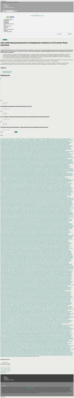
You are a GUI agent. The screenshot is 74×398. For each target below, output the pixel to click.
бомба (23, 162)
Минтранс (26, 242)
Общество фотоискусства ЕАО (62, 262)
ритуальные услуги (4, 300)
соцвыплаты (22, 314)
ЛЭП (46, 233)
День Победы (37, 195)
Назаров (12, 250)
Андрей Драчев (64, 149)
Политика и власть (8, 19)
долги (58, 200)
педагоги (11, 274)
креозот (49, 226)
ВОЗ (30, 173)
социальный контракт (44, 315)
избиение (29, 213)
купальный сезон (68, 227)
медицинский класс (19, 237)
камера (47, 218)
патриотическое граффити (38, 273)
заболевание (55, 207)
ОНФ (68, 265)
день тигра (56, 196)
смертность (64, 311)
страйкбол (65, 318)
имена (68, 213)
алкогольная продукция (54, 147)
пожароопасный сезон (49, 281)
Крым (68, 226)
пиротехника (20, 277)
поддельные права (26, 280)
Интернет (22, 215)
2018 (28, 139)
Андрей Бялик (52, 149)
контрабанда (44, 223)
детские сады (49, 198)
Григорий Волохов (26, 188)
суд (43, 320)
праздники (43, 285)
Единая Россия (45, 204)
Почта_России (6, 285)
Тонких (54, 325)
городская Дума (22, 185)
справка (53, 317)
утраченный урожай (68, 334)
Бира (72, 157)
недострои (63, 253)
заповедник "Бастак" (54, 210)
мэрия (9, 249)
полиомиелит (32, 282)
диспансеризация (38, 199)
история (38, 216)
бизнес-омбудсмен (62, 157)
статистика (20, 318)
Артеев (46, 152)
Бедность (63, 154)
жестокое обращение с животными (27, 206)
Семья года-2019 (32, 307)
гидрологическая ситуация (30, 183)
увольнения (26, 329)
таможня (51, 321)
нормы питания (52, 259)
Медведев (58, 236)
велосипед (52, 167)
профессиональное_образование (7, 294)
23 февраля (31, 139)
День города (41, 192)
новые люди (54, 258)
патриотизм (29, 273)
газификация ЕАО (64, 181)
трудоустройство (4, 328)
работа (68, 295)
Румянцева (51, 303)
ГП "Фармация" (62, 187)
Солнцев (54, 313)
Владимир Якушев (61, 170)
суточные (11, 321)
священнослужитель (31, 306)
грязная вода (47, 188)
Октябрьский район (65, 264)
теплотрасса (36, 323)
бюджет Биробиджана (46, 164)
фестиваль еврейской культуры (52, 338)
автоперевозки (8, 144)
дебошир (17, 191)
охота (46, 269)
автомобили (67, 143)
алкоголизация (42, 147)
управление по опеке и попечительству (8, 334)
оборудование (68, 260)
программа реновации (61, 290)
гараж (16, 182)
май (60, 233)
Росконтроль (15, 302)
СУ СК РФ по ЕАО (18, 320)
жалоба (33, 205)
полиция (57, 282)
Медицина (6, 22)
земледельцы (67, 211)
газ (59, 181)
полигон (21, 282)
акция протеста (38, 145)
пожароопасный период (40, 281)
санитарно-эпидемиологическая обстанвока (26, 305)
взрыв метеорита (19, 169)
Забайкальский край (45, 207)
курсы (23, 228)
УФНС (14, 335)
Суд (45, 320)
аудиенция (33, 153)
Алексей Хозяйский (18, 147)
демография (6, 192)
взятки (27, 169)
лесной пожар (52, 230)
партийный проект (49, 272)
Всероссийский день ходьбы (49, 176)
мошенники (7, 246)
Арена (8, 152)
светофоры (20, 306)
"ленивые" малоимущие (46, 138)
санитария (15, 305)
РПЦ (19, 303)
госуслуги (53, 187)
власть (66, 170)
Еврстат (38, 204)
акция (33, 145)
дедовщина (21, 191)
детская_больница (21, 198)
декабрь (43, 191)
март (67, 235)
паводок (18, 271)
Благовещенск (25, 160)
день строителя (43, 196)
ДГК (11, 191)
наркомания (52, 251)
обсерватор (49, 261)
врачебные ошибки (27, 175)
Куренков (20, 228)
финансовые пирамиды (33, 341)
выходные (30, 181)
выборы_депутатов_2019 (14, 179)
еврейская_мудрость (13, 204)
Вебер (69, 166)
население (45, 252)
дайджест (24, 189)
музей (25, 246)
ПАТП (25, 273)
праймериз (47, 285)
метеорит (37, 238)
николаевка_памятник (31, 257)
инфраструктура (47, 215)
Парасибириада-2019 (23, 272)
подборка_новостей (4, 280)
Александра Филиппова (63, 146)
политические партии (51, 282)
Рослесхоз (20, 302)
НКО (66, 257)
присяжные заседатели (61, 289)
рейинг (58, 298)
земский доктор (13, 212)
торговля (60, 325)
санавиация (6, 305)
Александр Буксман (45, 145)
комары (53, 221)
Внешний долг (7, 172)
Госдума (21, 187)
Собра (68, 312)
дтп (43, 203)
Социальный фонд (53, 315)
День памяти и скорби (22, 195)
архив (68, 152)
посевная (48, 283)
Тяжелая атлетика (62, 328)
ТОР (57, 325)
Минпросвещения (16, 242)
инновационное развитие (62, 214)
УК (26, 330)
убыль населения (9, 329)
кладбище (64, 220)
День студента (50, 196)
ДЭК (52, 203)
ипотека (53, 215)
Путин (50, 295)
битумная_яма (5, 160)
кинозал (25, 220)
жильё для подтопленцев (27, 207)
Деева (25, 191)
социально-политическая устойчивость (51, 314)
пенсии (24, 274)
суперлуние (2, 321)
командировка (41, 221)
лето (5, 231)
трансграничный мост (39, 326)
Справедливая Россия (46, 317)
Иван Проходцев (7, 213)
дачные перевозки (45, 190)
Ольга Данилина (18, 265)
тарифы (62, 321)
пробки (22, 290)
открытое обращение (24, 268)
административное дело (63, 144)
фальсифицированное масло (22, 336)
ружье (40, 303)
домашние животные (47, 202)
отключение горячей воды (13, 268)
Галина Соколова (8, 182)
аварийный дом (3, 142)
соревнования (3, 314)
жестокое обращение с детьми (13, 206)
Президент (34, 287)
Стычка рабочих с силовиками (50, 319)
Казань (20, 218)
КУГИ (25, 227)
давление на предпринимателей (15, 189)
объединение (3, 264)
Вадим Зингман (52, 165)
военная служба (10, 173)
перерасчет (57, 275)
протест (33, 292)
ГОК (39, 184)
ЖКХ (5, 24)
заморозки (36, 210)
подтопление (62, 280)
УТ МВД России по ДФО (55, 334)
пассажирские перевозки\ (16, 273)
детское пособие (7, 199)
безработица (54, 156)
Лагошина (57, 228)
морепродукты (39, 245)
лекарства (56, 229)
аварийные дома (65, 141)
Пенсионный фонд (13, 275)
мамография (20, 235)
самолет (63, 304)
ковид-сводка (20, 221)
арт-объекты (41, 152)
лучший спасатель (12, 233)
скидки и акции (47, 310)
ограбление (30, 264)
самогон (45, 304)
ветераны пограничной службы (25, 168)
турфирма (42, 328)
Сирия (39, 308)
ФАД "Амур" (7, 336)
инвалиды (2, 214)
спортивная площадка (31, 317)
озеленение (52, 264)
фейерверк (2, 338)
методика (41, 238)
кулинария (39, 227)
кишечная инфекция (49, 220)
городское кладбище (37, 185)
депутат (37, 197)
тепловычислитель (60, 322)
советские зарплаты (36, 313)
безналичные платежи (14, 156)
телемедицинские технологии (22, 322)
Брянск (61, 162)
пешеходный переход (62, 276)
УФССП (29, 335)
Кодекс (24, 221)
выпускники (11, 180)
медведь (62, 236)
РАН (1, 297)
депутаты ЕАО (46, 197)
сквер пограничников (32, 310)
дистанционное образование (54, 199)
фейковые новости (14, 338)
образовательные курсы (14, 261)
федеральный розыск (64, 337)
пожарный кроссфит (30, 281)
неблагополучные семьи (49, 253)
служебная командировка (48, 311)
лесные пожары (58, 230)
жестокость (37, 206)
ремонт (19, 299)
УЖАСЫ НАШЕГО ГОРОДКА (18, 330)
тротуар (45, 327)
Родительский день (25, 300)
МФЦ (71, 248)
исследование (33, 216)
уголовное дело (32, 329)
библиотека (42, 157)
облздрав (30, 260)
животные (57, 206)
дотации (29, 203)
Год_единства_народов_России (28, 184)
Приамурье (32, 288)
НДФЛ (42, 253)
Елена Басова (3, 205)
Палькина (36, 271)
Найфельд (21, 250)
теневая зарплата (33, 322)
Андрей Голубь (58, 149)
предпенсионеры (11, 287)
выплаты (69, 179)
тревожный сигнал (36, 327)
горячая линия (64, 185)
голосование (55, 184)
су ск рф (13, 320)
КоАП (15, 221)
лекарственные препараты (63, 229)
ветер (9, 168)
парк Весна (32, 272)
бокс (1, 162)
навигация (49, 249)
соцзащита (27, 314)
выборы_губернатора (4, 179)
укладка (53, 330)
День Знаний (9, 193)
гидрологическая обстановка (19, 183)
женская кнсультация (64, 205)
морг (35, 245)
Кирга (41, 220)
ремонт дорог (24, 299)
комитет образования (64, 221)
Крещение (53, 226)
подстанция (56, 280)
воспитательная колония (50, 174)
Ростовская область (10, 303)
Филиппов (62, 340)
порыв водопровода (24, 283)
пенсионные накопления (66, 274)
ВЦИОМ (16, 177)
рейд (56, 298)
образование (6, 261)
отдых (66, 267)
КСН (10, 227)
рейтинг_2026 (67, 298)
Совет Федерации (21, 313)
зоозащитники (59, 212)
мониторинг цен (30, 245)
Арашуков (2, 152)
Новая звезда (3, 258)
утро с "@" (2, 335)
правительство (17, 285)
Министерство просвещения (23, 241)
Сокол (45, 313)
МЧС (1, 249)
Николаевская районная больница (43, 257)
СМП (41, 312)
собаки (52, 312)
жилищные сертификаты (65, 206)
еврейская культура (4, 204)
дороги (62, 202)
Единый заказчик (59, 204)
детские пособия (42, 198)
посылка (44, 284)
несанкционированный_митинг (24, 256)
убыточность (15, 329)
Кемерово (21, 220)
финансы (50, 341)
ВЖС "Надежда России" (65, 168)
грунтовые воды (40, 188)
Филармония (57, 340)
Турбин (23, 328)
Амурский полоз (15, 149)
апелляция (54, 151)
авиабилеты (48, 142)
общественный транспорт (28, 262)
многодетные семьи (58, 243)
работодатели (3, 296)
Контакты (6, 6)
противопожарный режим (64, 292)
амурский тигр (21, 149)
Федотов (71, 337)
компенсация (54, 222)
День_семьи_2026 (28, 197)
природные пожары (13, 289)
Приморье (2, 289)
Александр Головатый (63, 145)
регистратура (6, 298)
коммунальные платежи (20, 222)
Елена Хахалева (15, 205)
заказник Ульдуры (31, 208)
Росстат (60, 302)
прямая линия (48, 294)
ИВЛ (12, 213)
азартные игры (15, 145)
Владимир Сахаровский (52, 170)
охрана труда (50, 269)
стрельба (8, 319)
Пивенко (69, 276)
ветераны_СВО (35, 168)
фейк (6, 338)
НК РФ (63, 257)
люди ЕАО (49, 233)
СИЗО (33, 308)
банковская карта (16, 154)
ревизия (38, 297)
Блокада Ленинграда (48, 161)
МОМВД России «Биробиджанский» (13, 245)
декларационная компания (50, 191)
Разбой (36, 296)
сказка (20, 310)
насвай (41, 252)
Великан (2, 167)
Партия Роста (56, 272)
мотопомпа (68, 245)
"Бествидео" (11, 138)
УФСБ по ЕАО (21, 335)
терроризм (50, 323)
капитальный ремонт (4, 219)
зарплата (6, 211)
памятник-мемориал (58, 271)
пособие (22, 284)
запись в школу (46, 210)
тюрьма (56, 328)
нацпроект (33, 253)
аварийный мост (19, 142)
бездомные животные (5, 156)
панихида (68, 271)
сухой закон (16, 321)
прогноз (37, 290)
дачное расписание (37, 190)
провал (29, 290)
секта (37, 306)
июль (46, 216)
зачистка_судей (27, 211)
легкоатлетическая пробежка (10, 229)
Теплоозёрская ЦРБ (10, 323)
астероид (8, 153)
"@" (1, 138)
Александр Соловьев (44, 146)
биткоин (66, 159)
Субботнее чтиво (8, 31)
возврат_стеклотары (35, 173)
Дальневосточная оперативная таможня (35, 189)
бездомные (68, 154)
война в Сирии (57, 173)
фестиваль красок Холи (63, 338)
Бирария (6, 158)
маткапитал (41, 236)
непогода (65, 254)
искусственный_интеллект (14, 216)
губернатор (54, 188)
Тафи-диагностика (4, 322)
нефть (6, 257)
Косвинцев (41, 225)
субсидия (40, 320)
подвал (10, 280)
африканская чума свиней (46, 153)
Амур (69, 147)
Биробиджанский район (54, 159)
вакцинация (61, 165)
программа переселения (51, 290)
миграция (2, 239)
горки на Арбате (15, 185)
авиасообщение (68, 142)
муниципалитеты (54, 246)
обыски (16, 264)
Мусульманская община (65, 248)
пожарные (24, 281)
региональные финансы (45, 297)
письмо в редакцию (27, 277)
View (1, 100)
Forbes (16, 141)
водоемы (31, 172)
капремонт (11, 219)
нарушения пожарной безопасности (32, 252)
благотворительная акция (66, 160)
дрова (40, 203)
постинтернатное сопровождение (35, 284)
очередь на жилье (61, 269)
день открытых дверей (66, 193)
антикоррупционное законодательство (50, 150)
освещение (22, 267)
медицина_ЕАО (3, 237)
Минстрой (22, 242)
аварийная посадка (50, 141)
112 (26, 139)
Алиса (37, 147)
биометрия (68, 157)
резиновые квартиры (50, 298)
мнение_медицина (24, 243)
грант (5, 188)
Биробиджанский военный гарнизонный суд (19, 159)
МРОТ (18, 246)
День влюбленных (27, 192)
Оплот (33, 266)
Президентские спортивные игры (59, 287)
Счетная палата (27, 321)
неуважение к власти (62, 256)
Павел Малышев (9, 271)
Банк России (3, 154)
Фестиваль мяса (11, 340)
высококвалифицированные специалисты (34, 180)
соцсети (63, 315)
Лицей (27, 231)
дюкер (54, 203)
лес (46, 230)
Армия (32, 152)
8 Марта (51, 139)
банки (7, 154)
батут (60, 154)
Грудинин (35, 188)
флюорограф (63, 341)
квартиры (2, 220)
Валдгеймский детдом (5, 166)
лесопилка (64, 230)
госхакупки (57, 187)
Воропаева (42, 174)
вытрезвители (20, 181)
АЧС (52, 153)
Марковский (63, 235)
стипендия (42, 318)
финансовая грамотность (13, 341)
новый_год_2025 (37, 259)
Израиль (65, 213)
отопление (70, 268)
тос (4, 326)
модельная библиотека (31, 244)
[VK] (11, 17)
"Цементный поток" (9, 139)
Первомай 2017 (37, 275)
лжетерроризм (14, 231)
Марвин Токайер (36, 235)
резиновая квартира (41, 298)
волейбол (70, 173)
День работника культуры (63, 195)
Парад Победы (15, 272)
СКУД (18, 311)
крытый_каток (6, 227)
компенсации (37, 222)
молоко (63, 244)
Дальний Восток (20, 190)
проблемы (26, 290)
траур (30, 327)
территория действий (43, 323)
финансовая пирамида (23, 341)
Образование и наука (9, 23)
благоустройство (40, 161)
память (64, 271)
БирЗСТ (9, 158)
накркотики (30, 250)
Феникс (29, 338)
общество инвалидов (51, 262)
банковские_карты (24, 154)
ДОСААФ (25, 203)
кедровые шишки (15, 220)
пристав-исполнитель (44, 289)
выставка (60, 180)
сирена (36, 308)
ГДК (26, 182)
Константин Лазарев (21, 223)
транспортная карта (16, 327)
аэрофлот (60, 153)
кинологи (29, 220)
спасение (2, 317)
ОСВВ (18, 267)
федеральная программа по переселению (15, 337)
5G (40, 139)
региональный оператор (56, 297)
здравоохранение (60, 211)
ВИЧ (12, 170)
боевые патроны (56, 161)
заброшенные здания (62, 207)
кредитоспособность (39, 226)
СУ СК (57, 319)
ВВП (67, 166)
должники (27, 202)
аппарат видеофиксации (62, 151)
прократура (49, 291)
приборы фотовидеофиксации (41, 288)
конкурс (12, 223)
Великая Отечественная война (32, 167)
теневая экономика (41, 322)
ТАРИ (59, 321)
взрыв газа (2, 169)
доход (32, 203)
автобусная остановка (12, 143)
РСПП (21, 303)
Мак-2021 (33, 234)
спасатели (68, 315)
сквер (26, 310)
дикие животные (30, 199)
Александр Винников (54, 145)
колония (36, 221)
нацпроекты (38, 253)
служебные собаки (58, 311)
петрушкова (37, 276)
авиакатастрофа (54, 142)
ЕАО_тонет (60, 203)
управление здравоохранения (54, 333)
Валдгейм (66, 165)
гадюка (57, 181)
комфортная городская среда (63, 222)
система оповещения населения (64, 308)
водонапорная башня (62, 172)
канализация (66, 218)
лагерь (53, 228)
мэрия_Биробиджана (23, 249)
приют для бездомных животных (10, 290)
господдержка (33, 187)
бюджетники (53, 164)
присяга (54, 289)
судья (65, 320)
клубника (2, 221)
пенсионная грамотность (46, 274)
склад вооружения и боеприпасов (58, 310)
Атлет (30, 153)
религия (15, 299)
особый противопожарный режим (43, 267)
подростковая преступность (48, 280)
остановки (57, 267)
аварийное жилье (58, 141)
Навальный (44, 249)
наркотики (69, 251)
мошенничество (13, 246)
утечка (62, 334)
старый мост (15, 318)
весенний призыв (4, 168)
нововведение (26, 258)
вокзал (66, 173)
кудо (36, 227)
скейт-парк (39, 310)
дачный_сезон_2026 (53, 190)
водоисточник (36, 172)
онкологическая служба (51, 265)
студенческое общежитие (38, 319)
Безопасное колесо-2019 (24, 156)
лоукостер (69, 231)
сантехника (49, 305)
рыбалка (64, 303)
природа (7, 289)
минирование (66, 239)
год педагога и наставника (6, 184)
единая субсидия (52, 204)
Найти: (1, 131)
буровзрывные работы (23, 164)
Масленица (5, 236)
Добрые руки (30, 200)
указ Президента (48, 330)
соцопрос (59, 315)
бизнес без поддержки (53, 157)
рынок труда (6, 304)
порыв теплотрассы (33, 283)
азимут (20, 145)
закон (36, 208)
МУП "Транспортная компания (42, 248)
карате (19, 219)
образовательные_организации (26, 261)
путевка (47, 295)
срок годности (7, 318)
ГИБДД (61, 182)
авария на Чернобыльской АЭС (32, 142)
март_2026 (71, 235)
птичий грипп (21, 295)
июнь (49, 216)
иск (70, 215)
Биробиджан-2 (26, 158)
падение (22, 271)
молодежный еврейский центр (50, 244)
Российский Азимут (52, 302)
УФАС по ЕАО (10, 335)
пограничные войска (54, 279)
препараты (9, 288)
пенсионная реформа (56, 274)
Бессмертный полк (22, 157)
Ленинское (21, 230)
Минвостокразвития (7, 72)
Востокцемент (65, 174)
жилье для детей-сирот (17, 207)
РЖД (64, 299)
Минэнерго (47, 242)
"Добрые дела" (23, 138)
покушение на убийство (10, 282)
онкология (58, 265)
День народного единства (55, 193)
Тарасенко (55, 321)
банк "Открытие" (69, 153)
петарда (5, 276)
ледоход (52, 229)
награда (67, 249)
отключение (70, 267)
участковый (33, 335)
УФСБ (17, 335)
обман (63, 260)
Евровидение (30, 204)
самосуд (2, 305)
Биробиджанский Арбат (5, 159)
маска (1, 236)
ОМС (36, 265)
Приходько (68, 289)
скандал (23, 310)
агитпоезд (17, 144)
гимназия (38, 183)
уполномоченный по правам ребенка (64, 332)
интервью (18, 215)
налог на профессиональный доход (55, 250)
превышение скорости (55, 285)
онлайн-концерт (63, 265)
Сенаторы (53, 307)
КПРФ (71, 225)
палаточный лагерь (29, 271)
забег (50, 207)
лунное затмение (4, 233)
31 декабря (36, 139)
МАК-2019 (24, 234)
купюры (9, 228)
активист (30, 145)
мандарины (30, 235)
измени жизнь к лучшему (57, 213)
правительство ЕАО (24, 285)
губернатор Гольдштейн (62, 188)
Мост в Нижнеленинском (60, 245)
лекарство (2, 230)
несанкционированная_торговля (10, 256)
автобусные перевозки (40, 143)
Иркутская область (65, 215)
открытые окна (32, 268)
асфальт (17, 153)
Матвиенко (27, 236)
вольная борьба (32, 174)
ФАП (52, 336)
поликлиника (26, 282)
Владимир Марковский (25, 170)
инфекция (37, 215)
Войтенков (62, 173)
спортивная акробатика (21, 317)
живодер (42, 206)
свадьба (10, 306)
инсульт (14, 215)
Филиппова (66, 340)
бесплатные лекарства (5, 157)
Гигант (66, 182)
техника (55, 323)
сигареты (30, 308)
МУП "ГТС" (24, 248)
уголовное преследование (41, 329)
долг (56, 200)
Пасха (23, 273)
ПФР (53, 295)
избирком (44, 213)
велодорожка (42, 167)
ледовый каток (46, 229)
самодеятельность (51, 304)
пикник (4, 277)
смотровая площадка (35, 312)
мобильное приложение (21, 244)
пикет (1, 277)
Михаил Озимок (66, 242)
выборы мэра (39, 177)
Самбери (39, 304)
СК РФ (4, 310)
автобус (5, 143)
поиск (59, 281)
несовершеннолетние (35, 256)
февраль (69, 336)
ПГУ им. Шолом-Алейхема (57, 273)
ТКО (31, 325)
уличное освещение (65, 330)
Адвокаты (28, 144)
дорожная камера (68, 202)
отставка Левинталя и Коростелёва (19, 269)
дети (54, 197)
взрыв (71, 168)
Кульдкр (43, 227)
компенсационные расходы (46, 222)
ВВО (65, 166)
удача (11, 330)
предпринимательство (27, 287)
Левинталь (66, 228)
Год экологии (19, 184)
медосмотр (34, 237)
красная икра (11, 226)
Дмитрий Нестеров (9, 200)
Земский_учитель (20, 212)
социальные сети (35, 315)
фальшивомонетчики (41, 336)
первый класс (43, 275)
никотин (60, 257)
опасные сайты (13, 266)
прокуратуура (3, 292)
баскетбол (48, 154)
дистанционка (45, 199)
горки (10, 185)
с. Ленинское (14, 304)
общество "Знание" (42, 262)
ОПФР (71, 266)
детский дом (55, 198)
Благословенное (48, 160)
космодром (46, 225)
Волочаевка (9, 174)
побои (25, 279)
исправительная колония (25, 216)
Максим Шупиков (56, 234)
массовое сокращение (20, 236)
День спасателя (36, 196)
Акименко (26, 145)
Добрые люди (24, 200)
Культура (6, 27)
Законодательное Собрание (44, 208)
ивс (14, 213)
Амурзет (2, 149)
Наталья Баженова (59, 252)
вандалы (57, 166)
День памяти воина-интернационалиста (8, 195)
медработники (40, 237)
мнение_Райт (31, 243)
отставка (10, 269)
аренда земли (13, 152)
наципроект (28, 253)
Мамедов (10, 235)
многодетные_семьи (67, 243)
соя (65, 315)
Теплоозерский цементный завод (21, 323)
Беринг (64, 156)
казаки (17, 218)
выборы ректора (45, 177)
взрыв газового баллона (10, 169)
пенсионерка (33, 274)
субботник (31, 320)
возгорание (42, 173)
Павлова (14, 271)
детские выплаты (35, 198)
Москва (44, 245)
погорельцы (47, 279)
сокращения (49, 313)
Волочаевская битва (16, 174)
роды (30, 300)
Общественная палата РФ (17, 262)
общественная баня (64, 261)
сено (56, 307)
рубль (34, 303)
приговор (60, 288)
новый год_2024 (14, 259)
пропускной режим (23, 292)
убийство (68, 328)
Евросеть (35, 204)
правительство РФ (33, 285)
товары (38, 325)
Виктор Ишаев (53, 169)
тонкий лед (50, 325)
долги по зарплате (63, 200)
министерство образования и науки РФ (8, 241)
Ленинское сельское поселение (30, 230)
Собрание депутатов (4, 313)
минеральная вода (37, 239)
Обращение (35, 261)
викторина (71, 169)
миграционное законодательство (65, 238)
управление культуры (65, 333)
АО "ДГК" (45, 151)
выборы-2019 (35, 179)
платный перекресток (57, 277)
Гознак (36, 184)
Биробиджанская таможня (53, 158)
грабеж (67, 187)
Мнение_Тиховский (38, 243)
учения (37, 335)
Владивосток (18, 170)
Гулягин (5, 189)
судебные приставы (56, 320)
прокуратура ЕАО (67, 291)
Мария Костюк (43, 235)
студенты (30, 319)
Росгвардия (67, 300)
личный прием (37, 231)
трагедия (23, 326)
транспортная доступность (6, 327)
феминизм (25, 338)
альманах (66, 147)
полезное (18, 282)
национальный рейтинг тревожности (18, 253)
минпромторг (9, 242)
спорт (15, 317)
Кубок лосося (21, 227)
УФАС (6, 335)
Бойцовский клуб (69, 161)
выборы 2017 (24, 177)
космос (60, 225)
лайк (60, 228)
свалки (16, 306)
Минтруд (30, 242)
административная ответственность (50, 144)
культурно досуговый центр (59, 227)
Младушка (7, 243)
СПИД (12, 317)
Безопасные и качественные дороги (44, 156)
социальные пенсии (27, 315)
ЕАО (57, 203)
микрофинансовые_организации (11, 239)
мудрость (22, 246)
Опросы (6, 30)
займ (19, 208)
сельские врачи (50, 306)
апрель (68, 151)
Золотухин (45, 212)
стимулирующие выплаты (34, 318)
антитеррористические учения (36, 151)
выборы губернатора (31, 177)
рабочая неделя (9, 296)
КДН (10, 220)
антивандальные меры (37, 150)
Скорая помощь (13, 311)
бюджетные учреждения (20, 165)
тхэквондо (46, 328)
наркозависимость (37, 251)
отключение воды (4, 268)
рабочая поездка (17, 296)
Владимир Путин (43, 170)
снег (44, 312)
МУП (13, 248)
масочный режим (11, 236)
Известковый (49, 213)
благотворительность (19, 161)
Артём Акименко (51, 152)
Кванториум (69, 219)
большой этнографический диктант (14, 162)
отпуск (1, 269)
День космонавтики (26, 193)
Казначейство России (26, 218)
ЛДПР (62, 228)
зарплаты (10, 211)
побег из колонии (20, 279)
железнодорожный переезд (53, 205)
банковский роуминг (32, 154)
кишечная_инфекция (57, 220)
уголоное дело (66, 329)
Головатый (46, 184)
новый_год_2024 (30, 259)
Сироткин (43, 308)
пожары (56, 281)
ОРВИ (1, 267)
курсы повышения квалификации (31, 228)
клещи (70, 220)
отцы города (30, 269)
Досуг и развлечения (8, 29)
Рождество (40, 300)
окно (56, 264)
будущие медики (4, 164)
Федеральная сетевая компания (31, 337)
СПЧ (59, 317)
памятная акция (46, 271)
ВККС (14, 170)
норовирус (57, 259)
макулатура (62, 234)
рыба (61, 303)
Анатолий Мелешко (29, 149)
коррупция (34, 225)
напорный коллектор (28, 251)
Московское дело (49, 245)
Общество (6, 21)
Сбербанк (57, 305)
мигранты (46, 238)
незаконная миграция (17, 254)
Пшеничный (56, 295)
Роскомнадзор (9, 302)
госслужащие (39, 187)
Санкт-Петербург (39, 305)
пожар (6, 281)
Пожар (9, 281)
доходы (35, 203)
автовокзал (58, 143)
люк (53, 233)
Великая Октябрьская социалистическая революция (15, 167)
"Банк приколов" (5, 138)
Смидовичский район (26, 312)
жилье (10, 207)
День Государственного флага (50, 192)
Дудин (47, 203)
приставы (51, 289)
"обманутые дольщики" (56, 138)
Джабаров (13, 199)
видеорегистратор (39, 169)
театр (9, 322)
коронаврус (13, 225)
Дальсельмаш (27, 190)
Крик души (60, 226)
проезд (23, 291)
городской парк (45, 185)
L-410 (24, 141)
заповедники (61, 210)
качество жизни (35, 219)
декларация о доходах (66, 191)
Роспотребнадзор (26, 302)
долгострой (11, 202)
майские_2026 (8, 234)
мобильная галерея (4, 244)
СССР (11, 318)
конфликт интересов (56, 223)
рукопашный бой (45, 303)
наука (64, 252)
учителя (64, 335)
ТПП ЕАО (15, 326)
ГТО (51, 188)
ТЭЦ (50, 328)
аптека (71, 151)
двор (5, 191)
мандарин (25, 235)
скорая (8, 311)
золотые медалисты (52, 212)
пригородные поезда (66, 288)
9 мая (11, 141)
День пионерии (30, 195)
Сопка (72, 313)
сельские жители (57, 306)
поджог (31, 280)
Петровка (32, 276)
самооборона (68, 304)
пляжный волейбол (8, 279)
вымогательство (54, 179)
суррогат (7, 321)
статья (24, 318)
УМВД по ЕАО (12, 332)
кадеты (3, 218)
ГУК (3, 189)
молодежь (59, 244)
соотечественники (67, 313)
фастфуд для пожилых (62, 336)
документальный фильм (49, 200)
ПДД (64, 273)
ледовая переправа (22, 229)
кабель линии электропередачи (62, 216)
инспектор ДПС (9, 215)
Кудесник (33, 227)
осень (26, 267)
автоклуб (63, 143)
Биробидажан (14, 158)
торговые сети (65, 325)
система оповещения (52, 308)
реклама (2, 299)
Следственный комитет (28, 311)
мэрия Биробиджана (15, 249)
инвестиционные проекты (22, 214)
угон (1, 330)
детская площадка (13, 198)
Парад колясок (9, 272)
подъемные (2, 281)
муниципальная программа (63, 246)
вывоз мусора (41, 179)
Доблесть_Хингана (17, 200)
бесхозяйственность (30, 157)
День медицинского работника (43, 193)
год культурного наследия (66, 183)
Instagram (20, 141)
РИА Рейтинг (68, 299)
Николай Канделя (54, 257)
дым (50, 203)
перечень (62, 275)
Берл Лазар (69, 156)
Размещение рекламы (9, 7)
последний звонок (16, 284)
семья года (26, 307)
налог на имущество (43, 250)
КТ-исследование (14, 227)
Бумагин (9, 164)
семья (22, 307)
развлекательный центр (43, 296)
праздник (39, 285)
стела (27, 318)
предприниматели (18, 287)
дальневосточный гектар (11, 190)
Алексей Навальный (9, 147)
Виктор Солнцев (65, 169)
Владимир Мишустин (35, 170)
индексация (54, 214)
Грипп (31, 188)
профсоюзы (29, 294)
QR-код (27, 141)
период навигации (68, 275)
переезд (53, 275)
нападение (22, 251)
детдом (51, 197)
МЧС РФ (4, 249)
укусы (60, 330)
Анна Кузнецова (7, 150)
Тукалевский (19, 328)
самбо (42, 304)
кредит (24, 226)
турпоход (38, 328)
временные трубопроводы (48, 175)
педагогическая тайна (17, 274)
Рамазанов (69, 296)
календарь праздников (41, 218)
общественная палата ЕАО (6, 262)
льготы (43, 233)
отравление (5, 269)
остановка (53, 267)
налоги (64, 250)
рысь (10, 304)
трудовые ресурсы (67, 327)
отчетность (42, 269)
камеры (50, 218)
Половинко (61, 282)
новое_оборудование (47, 258)
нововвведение (19, 258)
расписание (8, 297)
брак (43, 162)
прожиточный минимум (30, 291)
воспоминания (59, 174)
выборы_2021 (58, 177)
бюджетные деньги (60, 164)
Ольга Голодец (11, 265)
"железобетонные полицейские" (34, 138)
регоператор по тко (23, 298)
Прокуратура (61, 291)
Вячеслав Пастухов (47, 181)
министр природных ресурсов (35, 241)
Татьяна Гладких (67, 321)
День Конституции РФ (17, 193)
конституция (38, 223)
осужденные (62, 267)
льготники (31, 233)
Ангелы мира (46, 149)
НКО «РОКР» (70, 257)
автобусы (54, 143)
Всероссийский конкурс (60, 176)
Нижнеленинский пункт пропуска (15, 257)
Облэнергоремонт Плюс (57, 260)
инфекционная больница (30, 215)
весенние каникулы (65, 167)
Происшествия (7, 26)
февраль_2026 (3, 337)
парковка (37, 272)
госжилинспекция (26, 187)
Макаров (37, 234)
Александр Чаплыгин (53, 146)
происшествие (44, 291)
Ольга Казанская (25, 265)
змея (33, 212)
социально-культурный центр (36, 314)
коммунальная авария (10, 222)
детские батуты (28, 198)
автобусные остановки (30, 143)
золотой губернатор (38, 212)
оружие (15, 267)
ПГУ (51, 273)
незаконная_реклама (41, 254)
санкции (45, 305)
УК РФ (42, 330)
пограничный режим (63, 279)
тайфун (47, 321)
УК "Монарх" (38, 330)
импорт (71, 213)
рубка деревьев (26, 303)
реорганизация (30, 299)
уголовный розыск (59, 329)
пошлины (12, 285)
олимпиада (5, 265)
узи (25, 330)
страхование (3, 319)
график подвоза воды (11, 188)
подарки (69, 279)
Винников (2, 170)
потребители (49, 284)
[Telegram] (7, 17)
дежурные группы (31, 191)
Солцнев (61, 313)
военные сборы (17, 173)
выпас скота (60, 179)
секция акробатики (43, 306)
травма (19, 326)
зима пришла (27, 212)
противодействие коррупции (41, 292)
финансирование (4, 341)
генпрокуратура (41, 182)
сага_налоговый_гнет (21, 304)
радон (32, 296)
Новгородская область (11, 258)
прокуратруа (55, 291)
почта (69, 284)
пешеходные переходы (52, 276)
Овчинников (20, 264)
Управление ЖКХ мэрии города (41, 333)
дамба (31, 190)
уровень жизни (40, 334)
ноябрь (66, 259)
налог (37, 250)
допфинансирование (56, 202)
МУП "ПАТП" (33, 248)
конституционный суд (30, 223)
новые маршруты (60, 258)
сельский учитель (65, 306)
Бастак (52, 154)
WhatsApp (31, 141)
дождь (42, 200)
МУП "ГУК (29, 248)
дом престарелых (39, 202)
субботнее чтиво (25, 320)
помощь (70, 282)
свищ (23, 306)
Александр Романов (36, 146)
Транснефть (66, 326)
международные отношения (66, 237)
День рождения (13, 196)
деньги (34, 197)
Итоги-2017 (42, 216)
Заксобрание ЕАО (15, 210)
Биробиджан (20, 158)
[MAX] (13, 17)
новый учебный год (22, 259)
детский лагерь (61, 198)
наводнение (54, 249)
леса (48, 230)
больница (4, 162)
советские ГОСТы (28, 313)
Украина (57, 330)
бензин (61, 156)
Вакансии (6, 5)
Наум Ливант (68, 252)
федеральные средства (54, 337)
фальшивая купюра (33, 336)
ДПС (38, 203)
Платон (63, 277)
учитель (41, 335)
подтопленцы (68, 280)
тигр (18, 325)
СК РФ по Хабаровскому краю (12, 310)
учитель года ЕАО (52, 335)
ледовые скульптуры (31, 229)
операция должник (22, 266)
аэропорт (55, 153)
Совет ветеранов (13, 313)
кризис (56, 226)
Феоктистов (33, 338)
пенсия (18, 275)
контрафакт (49, 223)
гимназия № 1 (43, 183)
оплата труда (29, 266)
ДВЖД (59, 190)
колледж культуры (30, 221)
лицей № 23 (31, 231)
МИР (51, 242)
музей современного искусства (33, 246)
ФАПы (54, 336)
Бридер (50, 162)
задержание (8, 208)
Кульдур (47, 227)
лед (17, 229)
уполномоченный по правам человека (8, 333)
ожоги (48, 264)
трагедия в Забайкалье (30, 326)
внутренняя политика (15, 172)
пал (24, 271)
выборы (20, 177)
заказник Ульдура (23, 208)
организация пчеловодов (8, 267)
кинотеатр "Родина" (35, 220)
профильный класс (18, 294)
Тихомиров (27, 325)
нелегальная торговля (55, 254)
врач (22, 175)
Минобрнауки (65, 241)
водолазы (46, 172)
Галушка (13, 182)
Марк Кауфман (49, 235)
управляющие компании (32, 334)
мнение (11, 243)
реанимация (34, 297)
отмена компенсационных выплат (42, 268)
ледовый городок (39, 229)
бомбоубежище (28, 162)
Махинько (46, 236)
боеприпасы (63, 161)
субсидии (36, 320)
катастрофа (27, 219)
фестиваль (42, 338)
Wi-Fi (34, 141)
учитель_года (59, 335)
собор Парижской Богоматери (60, 312)
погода (43, 279)
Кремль (45, 226)
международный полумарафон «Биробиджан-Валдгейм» (12, 238)
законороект (3, 210)
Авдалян (44, 142)
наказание (26, 250)
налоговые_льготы (8, 251)
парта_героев (42, 272)
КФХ (39, 228)
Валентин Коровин (28, 166)
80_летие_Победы (69, 139)
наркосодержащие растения (61, 251)
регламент (11, 298)
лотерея (65, 231)
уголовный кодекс (51, 329)
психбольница (61, 294)
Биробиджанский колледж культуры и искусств (39, 159)
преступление (15, 288)
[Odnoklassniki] (9, 17)
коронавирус (69, 223)
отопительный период (54, 268)
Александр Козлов (9, 146)
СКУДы (21, 311)
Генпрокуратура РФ (49, 182)
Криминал (65, 226)
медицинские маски (11, 237)
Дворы (8, 191)
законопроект (67, 208)
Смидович (20, 312)
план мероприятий (48, 277)
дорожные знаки (4, 203)
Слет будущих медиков (38, 311)
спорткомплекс (39, 317)
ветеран (12, 168)
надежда (8, 250)
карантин (16, 219)
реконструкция (7, 299)
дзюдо (22, 199)
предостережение (64, 285)
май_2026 (63, 233)
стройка (23, 319)
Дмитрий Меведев (65, 199)
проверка (33, 290)
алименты (34, 147)
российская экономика (43, 302)
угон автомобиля (6, 330)
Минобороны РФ (58, 241)
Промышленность (15, 292)
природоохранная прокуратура (23, 289)
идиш (26, 213)
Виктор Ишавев (46, 169)
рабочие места (24, 296)
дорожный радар (19, 203)
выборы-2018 (29, 179)
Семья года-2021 (47, 307)
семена (19, 307)
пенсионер (28, 274)
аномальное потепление (16, 150)
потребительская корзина (57, 284)
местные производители (29, 238)
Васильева (61, 166)
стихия (45, 318)
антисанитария (62, 150)
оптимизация (67, 266)
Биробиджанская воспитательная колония (38, 158)
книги (11, 221)
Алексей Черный (25, 147)
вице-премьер (8, 170)
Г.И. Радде (53, 181)
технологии (59, 323)
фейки (8, 338)
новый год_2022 (7, 259)
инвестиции (14, 214)
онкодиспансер (42, 265)
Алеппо (30, 147)
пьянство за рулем (63, 295)
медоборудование (28, 237)
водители (24, 172)
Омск (38, 265)
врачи (33, 175)
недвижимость (58, 253)
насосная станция (51, 252)
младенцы (2, 243)
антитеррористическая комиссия (23, 151)
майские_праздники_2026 (16, 234)
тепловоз (47, 322)
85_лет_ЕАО (7, 141)
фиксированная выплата (49, 340)
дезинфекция (38, 191)
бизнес (46, 157)
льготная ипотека (25, 233)
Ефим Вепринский (27, 205)
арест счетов (28, 152)
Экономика (6, 20)
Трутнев (10, 328)
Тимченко (23, 325)
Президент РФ (48, 287)
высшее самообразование (11, 181)
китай (43, 220)
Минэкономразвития (40, 242)
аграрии (21, 144)
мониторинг (24, 245)
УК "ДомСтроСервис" (31, 330)
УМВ (5, 332)
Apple (14, 141)
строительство (18, 319)
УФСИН (26, 335)
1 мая (19, 139)
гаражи (19, 182)
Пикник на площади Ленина (12, 277)
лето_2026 (9, 231)
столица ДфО (54, 318)
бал (62, 153)
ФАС (57, 336)
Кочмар (68, 225)
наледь (34, 250)
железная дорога (43, 205)
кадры (14, 218)
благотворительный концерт (30, 161)
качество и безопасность (44, 219)
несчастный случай (44, 256)
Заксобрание (8, 210)
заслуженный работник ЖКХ (18, 211)
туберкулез (14, 328)
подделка (20, 280)
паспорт (70, 272)
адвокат (24, 144)
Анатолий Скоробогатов (38, 149)
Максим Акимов (42, 234)
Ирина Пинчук (58, 215)
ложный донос (60, 231)
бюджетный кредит (30, 165)
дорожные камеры (12, 203)
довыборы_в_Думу (37, 200)
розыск (44, 300)
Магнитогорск (57, 233)
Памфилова (40, 271)
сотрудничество (15, 314)
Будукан (65, 162)
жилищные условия (4, 207)
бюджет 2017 (38, 164)
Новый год (66, 258)
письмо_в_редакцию (36, 277)
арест (24, 152)
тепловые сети (52, 322)
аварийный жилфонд (11, 142)
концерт (62, 223)
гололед (51, 184)
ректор (12, 299)
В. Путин (42, 165)
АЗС (23, 145)
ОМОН (30, 265)
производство (38, 291)
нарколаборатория (45, 251)
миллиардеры (21, 239)
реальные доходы (27, 297)
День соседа (30, 196)
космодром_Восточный (54, 225)
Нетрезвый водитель (53, 256)
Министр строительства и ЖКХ (48, 241)
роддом (19, 300)
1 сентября (22, 139)
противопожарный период (53, 292)
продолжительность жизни (6, 291)
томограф (45, 325)
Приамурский (27, 288)
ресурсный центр (45, 299)
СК (71, 308)
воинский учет (48, 173)
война (52, 173)
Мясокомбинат (34, 249)
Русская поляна (57, 303)
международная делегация (54, 237)
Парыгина (66, 272)
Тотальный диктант (9, 326)
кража (4, 226)
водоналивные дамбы (53, 172)
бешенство (37, 157)
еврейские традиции (22, 204)
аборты (44, 141)
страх (68, 318)
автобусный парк (48, 143)
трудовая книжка (59, 327)
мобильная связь (12, 244)
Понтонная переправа (5, 283)
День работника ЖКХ (53, 195)
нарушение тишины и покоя (18, 252)
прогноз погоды (42, 290)
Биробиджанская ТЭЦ (63, 158)
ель (20, 205)
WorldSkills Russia (39, 141)
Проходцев (34, 294)
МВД (51, 236)
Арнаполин (36, 152)
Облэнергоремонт (48, 260)
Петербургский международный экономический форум (18, 276)
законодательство (54, 208)
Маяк (49, 236)
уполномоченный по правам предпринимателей (46, 332)
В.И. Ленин (46, 165)
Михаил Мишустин (59, 242)
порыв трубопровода (41, 283)
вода (21, 172)
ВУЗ (13, 177)
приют (1, 290)
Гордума (7, 185)
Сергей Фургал (6, 308)
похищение (65, 284)
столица (49, 318)
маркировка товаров (56, 235)
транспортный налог (24, 327)
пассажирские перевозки (5, 273)
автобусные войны (21, 143)
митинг (53, 242)
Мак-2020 (28, 234)
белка (58, 156)
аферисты (38, 153)
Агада (13, 144)
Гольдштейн (67, 184)
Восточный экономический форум (14, 175)
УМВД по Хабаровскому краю (21, 332)
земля (8, 212)
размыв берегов (60, 296)
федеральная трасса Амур (43, 337)
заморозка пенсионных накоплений (26, 210)
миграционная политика (53, 238)
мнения (52, 243)
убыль (3, 329)
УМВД (7, 332)
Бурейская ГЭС (14, 164)
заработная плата (68, 210)
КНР (13, 221)
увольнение (21, 329)
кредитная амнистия (30, 226)
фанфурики (48, 336)
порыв (18, 283)
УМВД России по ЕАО (31, 332)
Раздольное (54, 296)
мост (54, 245)
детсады (57, 197)
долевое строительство (19, 202)
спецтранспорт (7, 317)
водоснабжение (3, 173)
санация (11, 305)
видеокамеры (32, 169)
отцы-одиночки (36, 269)
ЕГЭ (41, 204)
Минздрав (43, 239)
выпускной (16, 180)
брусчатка (57, 162)
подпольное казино (37, 280)
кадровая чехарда (9, 218)
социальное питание (9, 315)
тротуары (49, 327)
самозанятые (58, 304)
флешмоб (58, 341)
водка (27, 172)
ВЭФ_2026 (40, 181)
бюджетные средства (10, 165)
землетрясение (3, 212)
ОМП (33, 265)
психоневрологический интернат (12, 295)
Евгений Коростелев (67, 203)
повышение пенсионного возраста (34, 279)
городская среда (29, 185)
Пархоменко (61, 272)
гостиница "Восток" (46, 187)
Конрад (15, 223)
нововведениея (32, 258)
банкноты (10, 154)
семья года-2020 (40, 307)
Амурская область (8, 149)
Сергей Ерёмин (65, 307)
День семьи (25, 196)
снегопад (47, 312)
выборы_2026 (64, 177)
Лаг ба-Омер (49, 228)
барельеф (44, 154)
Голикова (42, 184)
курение (16, 228)
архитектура (3, 153)
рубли (31, 303)
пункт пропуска (42, 295)
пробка (18, 290)
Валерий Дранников (46, 166)
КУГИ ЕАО (28, 227)
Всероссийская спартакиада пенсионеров (34, 176)
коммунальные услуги (29, 222)
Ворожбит (38, 174)
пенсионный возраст (4, 275)
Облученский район (36, 260)
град (70, 187)
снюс (50, 312)
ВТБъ (11, 177)
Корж (65, 223)
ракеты (65, 296)
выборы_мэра (23, 179)
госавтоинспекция (8, 187)
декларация (58, 191)
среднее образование (65, 317)
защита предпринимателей (51, 211)
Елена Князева (9, 205)
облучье (42, 260)
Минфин (34, 242)
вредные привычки (38, 175)
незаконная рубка (33, 254)
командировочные (48, 221)
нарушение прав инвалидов (6, 252)
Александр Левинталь (17, 146)
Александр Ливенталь (27, 146)
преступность (21, 288)
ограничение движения (38, 264)
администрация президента (6, 145)
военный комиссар (25, 173)
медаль (54, 236)
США (45, 321)
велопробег (47, 167)
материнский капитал (7, 71)
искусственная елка (4, 216)
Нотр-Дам (62, 259)
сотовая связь (9, 314)
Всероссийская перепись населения (17, 176)
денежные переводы (18, 192)
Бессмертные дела (14, 157)
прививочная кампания (53, 288)
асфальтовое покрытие (24, 153)
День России (20, 196)
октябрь (59, 264)
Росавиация (56, 300)
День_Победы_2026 (20, 197)
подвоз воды (15, 280)
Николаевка (24, 257)
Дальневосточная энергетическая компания (53, 189)
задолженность (14, 208)
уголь (70, 329)
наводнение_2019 (61, 249)
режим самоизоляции (32, 298)
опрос (63, 266)
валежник (12, 166)
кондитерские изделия (5, 223)
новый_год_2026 (45, 259)
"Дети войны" (17, 138)
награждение (3, 250)
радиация (29, 296)
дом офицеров (32, 202)
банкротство (39, 154)
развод (49, 296)
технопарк (14, 325)
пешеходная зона (43, 276)
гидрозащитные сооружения (6, 183)
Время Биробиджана (58, 175)
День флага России (11, 197)
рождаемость (35, 300)
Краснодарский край (18, 226)
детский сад (67, 198)
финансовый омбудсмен (43, 341)
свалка (13, 306)
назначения (16, 250)
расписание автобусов (16, 297)
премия (5, 288)
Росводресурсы (62, 300)
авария (24, 142)
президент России (41, 287)
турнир (34, 328)
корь (38, 225)
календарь (33, 218)
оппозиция (41, 266)
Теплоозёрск (3, 323)
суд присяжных (49, 320)
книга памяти (7, 221)
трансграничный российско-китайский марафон (54, 326)
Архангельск (64, 152)
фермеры (38, 338)
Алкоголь (47, 147)
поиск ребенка (63, 281)
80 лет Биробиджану (60, 139)
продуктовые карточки (17, 291)
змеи (31, 212)
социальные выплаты (18, 315)
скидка (42, 310)
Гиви (64, 182)
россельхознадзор (34, 302)
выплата (65, 179)
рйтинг (10, 300)
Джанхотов (18, 199)
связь (26, 306)
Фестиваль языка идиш (20, 340)
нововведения (39, 258)
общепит (58, 261)
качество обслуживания (62, 219)
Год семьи (14, 184)
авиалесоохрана (61, 142)
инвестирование (8, 214)
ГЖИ (59, 182)
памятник (52, 271)
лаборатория (43, 228)
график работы (19, 188)
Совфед (42, 313)
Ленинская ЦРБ (8, 230)
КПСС (1, 226)
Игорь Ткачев (18, 213)
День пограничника (44, 195)
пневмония (14, 279)
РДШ (22, 297)
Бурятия (29, 164)
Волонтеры (4, 174)
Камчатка (54, 218)
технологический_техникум (6, 325)
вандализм (53, 166)
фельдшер (20, 338)
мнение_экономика (46, 243)
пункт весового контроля (33, 295)
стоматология (60, 318)
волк (1, 174)
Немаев (61, 254)
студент (26, 319)
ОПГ (17, 266)
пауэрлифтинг (47, 273)
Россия (57, 302)
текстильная (13, 322)
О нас (5, 4)
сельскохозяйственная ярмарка (11, 307)
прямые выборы (54, 294)
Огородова (25, 264)
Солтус (57, 313)
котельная (64, 225)
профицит (24, 294)
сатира (53, 305)
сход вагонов (21, 321)
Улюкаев (2, 332)
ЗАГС (4, 208)
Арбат (6, 152)
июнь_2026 (52, 216)
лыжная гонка (18, 233)
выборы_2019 (52, 177)
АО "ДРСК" (49, 151)
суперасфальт (69, 320)
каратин (23, 219)
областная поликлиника (23, 260)
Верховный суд (58, 167)
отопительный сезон (63, 268)
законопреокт (61, 208)
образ (1, 261)
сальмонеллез (34, 304)
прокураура (8, 292)
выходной (25, 181)
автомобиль (2, 144)
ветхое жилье (47, 168)
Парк (29, 272)
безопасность (33, 156)
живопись (46, 206)
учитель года (45, 335)
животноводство (51, 206)
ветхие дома (41, 168)
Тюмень (53, 328)
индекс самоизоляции (33, 214)
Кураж (12, 228)
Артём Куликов (58, 152)
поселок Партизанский (55, 283)
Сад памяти (28, 304)
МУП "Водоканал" (18, 248)
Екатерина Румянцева (68, 204)
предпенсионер (3, 287)
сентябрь (60, 307)
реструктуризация (37, 299)
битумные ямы (19, 160)
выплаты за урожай (4, 180)
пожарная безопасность (16, 281)
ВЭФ (37, 181)
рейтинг (62, 298)
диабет (25, 199)
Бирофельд (62, 159)
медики (66, 236)
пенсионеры (38, 274)
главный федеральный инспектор (53, 183)
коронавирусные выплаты (5, 225)
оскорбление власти (32, 267)
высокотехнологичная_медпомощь (50, 180)
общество (36, 262)
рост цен (64, 302)
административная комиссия (37, 144)
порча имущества (13, 283)
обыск (13, 264)
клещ (68, 220)
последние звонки (9, 284)
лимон (19, 231)
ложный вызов (53, 231)
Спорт (5, 28)
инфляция (42, 215)
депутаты (41, 197)
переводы (48, 275)
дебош (13, 191)
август (40, 142)
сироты (46, 308)
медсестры (45, 237)
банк (64, 153)
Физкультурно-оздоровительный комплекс (34, 340)
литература (23, 231)
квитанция (6, 220)
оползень (37, 266)
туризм (27, 328)
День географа (34, 192)
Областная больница (13, 260)
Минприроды (3, 242)
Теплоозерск (66, 322)
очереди (55, 269)
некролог (48, 254)
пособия (26, 284)
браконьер (46, 162)
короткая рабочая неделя (26, 225)
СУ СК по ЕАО (62, 319)
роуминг (16, 303)
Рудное (37, 303)
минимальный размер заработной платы (54, 239)
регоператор (16, 298)
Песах (1, 276)
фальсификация (13, 336)
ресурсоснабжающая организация (56, 299)
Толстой (41, 325)
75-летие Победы (45, 139)
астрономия (12, 153)
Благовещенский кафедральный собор (36, 160)
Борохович (39, 162)
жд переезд (37, 205)
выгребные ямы (47, 179)
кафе (31, 219)
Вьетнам (34, 181)
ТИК (20, 325)
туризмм (30, 328)
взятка (24, 169)
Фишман (54, 341)
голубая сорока (61, 184)
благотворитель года (56, 160)
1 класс (16, 139)
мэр (7, 249)
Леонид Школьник (41, 230)
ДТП (45, 203)
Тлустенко (34, 325)
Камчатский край (59, 218)
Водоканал (41, 172)
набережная (39, 249)
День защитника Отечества (63, 192)
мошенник (2, 246)
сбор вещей (62, 305)
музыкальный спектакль (45, 246)
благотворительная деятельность (7, 161)
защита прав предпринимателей (38, 211)
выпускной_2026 (21, 180)
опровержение (58, 266)
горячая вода (58, 185)
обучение (54, 261)
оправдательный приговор (49, 266)
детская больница (63, 197)
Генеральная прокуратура (32, 182)
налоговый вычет (16, 251)
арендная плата (19, 152)
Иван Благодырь (66, 212)
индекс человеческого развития (44, 214)
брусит (53, 162)
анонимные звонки (26, 150)
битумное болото (12, 160)
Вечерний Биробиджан (55, 168)
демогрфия (11, 192)
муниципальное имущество (6, 248)
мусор (50, 248)
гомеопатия (2, 185)
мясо (29, 249)
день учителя (62, 196)
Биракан (2, 158)
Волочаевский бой (25, 174)
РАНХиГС (4, 297)
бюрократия (37, 165)
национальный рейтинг (5, 253)
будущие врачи (70, 162)
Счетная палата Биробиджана (37, 321)
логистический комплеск (45, 231)
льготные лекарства (38, 233)
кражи (6, 226)
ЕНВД (22, 205)
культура (51, 227)
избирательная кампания (37, 213)
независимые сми (9, 254)
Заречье (2, 211)
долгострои (6, 202)
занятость (41, 210)
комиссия (57, 221)
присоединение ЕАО (34, 289)
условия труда (47, 334)
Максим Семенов (49, 234)
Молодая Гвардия (40, 244)
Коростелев (18, 225)
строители (12, 319)
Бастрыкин (56, 154)
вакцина (57, 165)
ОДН (46, 264)
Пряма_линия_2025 (41, 294)
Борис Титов (34, 162)
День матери (33, 193)
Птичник (26, 295)
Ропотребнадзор (49, 300)
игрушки (23, 213)
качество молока (53, 219)
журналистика (38, 207)
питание (42, 277)
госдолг (17, 187)
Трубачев (53, 327)
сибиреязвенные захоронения (21, 308)
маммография (15, 235)
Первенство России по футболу (27, 275)
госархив (14, 187)
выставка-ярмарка (66, 180)
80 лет (54, 139)
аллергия (62, 147)
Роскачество (3, 302)
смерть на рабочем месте (10, 312)
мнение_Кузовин (16, 243)
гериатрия (55, 182)
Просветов (29, 292)
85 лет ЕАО (2, 141)
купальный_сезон (4, 228)
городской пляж (51, 185)
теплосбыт (31, 323)
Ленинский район (15, 230)
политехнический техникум (40, 282)
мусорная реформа (56, 248)
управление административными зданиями (25, 333)
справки (56, 317)
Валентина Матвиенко (37, 166)
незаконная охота (26, 254)
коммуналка (2, 222)
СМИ (17, 312)
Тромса (41, 327)
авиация (2, 143)
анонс (31, 150)
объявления (9, 264)
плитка (66, 277)
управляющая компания (22, 334)
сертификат (12, 308)
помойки (66, 282)
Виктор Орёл (59, 169)
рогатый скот (14, 300)
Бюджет (33, 164)
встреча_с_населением (5, 177)
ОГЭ (44, 264)
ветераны (16, 168)
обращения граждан (42, 261)
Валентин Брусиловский (19, 166)
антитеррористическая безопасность (8, 151)
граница (2, 188)
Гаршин (23, 182)
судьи (62, 320)
